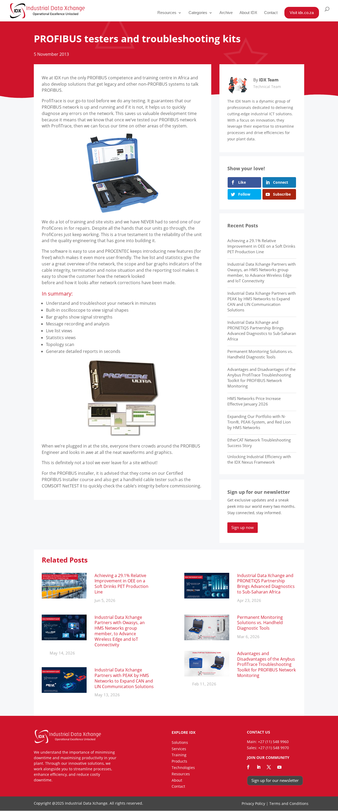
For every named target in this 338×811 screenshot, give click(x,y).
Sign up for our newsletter (275, 780)
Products (179, 761)
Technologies (183, 767)
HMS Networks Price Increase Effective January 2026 (254, 401)
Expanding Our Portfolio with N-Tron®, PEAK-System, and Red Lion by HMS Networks (259, 422)
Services (179, 748)
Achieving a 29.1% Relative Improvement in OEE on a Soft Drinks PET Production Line (261, 246)
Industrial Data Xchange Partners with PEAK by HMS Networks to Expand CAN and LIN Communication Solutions (261, 301)
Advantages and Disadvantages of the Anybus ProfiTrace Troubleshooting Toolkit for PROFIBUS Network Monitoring (261, 378)
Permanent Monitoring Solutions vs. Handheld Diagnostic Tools (260, 354)
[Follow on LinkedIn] (258, 767)
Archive (226, 13)
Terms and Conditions (288, 803)
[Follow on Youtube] (279, 767)
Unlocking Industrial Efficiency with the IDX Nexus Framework (259, 459)
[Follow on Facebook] (248, 767)
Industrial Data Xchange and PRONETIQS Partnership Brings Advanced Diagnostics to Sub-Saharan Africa (261, 331)
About (177, 780)
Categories (198, 13)
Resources (166, 13)
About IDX (248, 13)
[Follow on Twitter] (269, 767)
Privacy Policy (253, 803)
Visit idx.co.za (302, 12)
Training (179, 754)
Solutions (180, 742)
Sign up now (242, 527)
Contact (271, 13)
